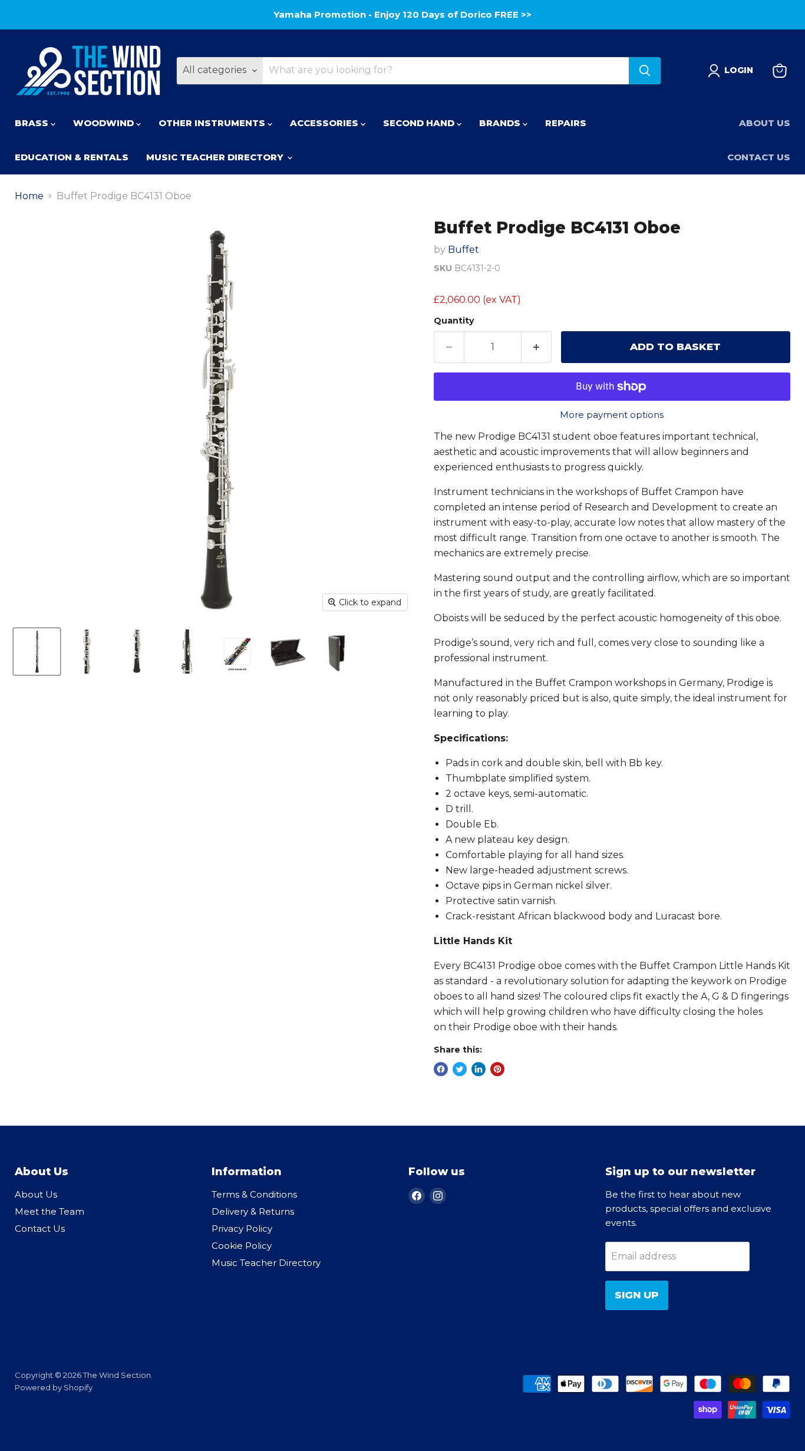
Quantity (454, 320)
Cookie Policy (242, 1245)
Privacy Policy (242, 1228)
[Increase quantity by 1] (537, 347)
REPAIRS (565, 122)
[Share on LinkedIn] (478, 1069)
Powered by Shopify (54, 1387)
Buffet (463, 249)
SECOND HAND (420, 122)
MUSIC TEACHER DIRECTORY (216, 157)
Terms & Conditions (254, 1194)
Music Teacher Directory (266, 1262)
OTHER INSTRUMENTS (213, 122)
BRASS (33, 122)
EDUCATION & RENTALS (71, 157)
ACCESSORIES (325, 122)
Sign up (637, 1295)
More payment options (612, 415)
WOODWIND (104, 122)
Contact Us (758, 157)
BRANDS (501, 122)
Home (29, 196)
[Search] (645, 70)
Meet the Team (49, 1211)
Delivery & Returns (253, 1211)
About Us (764, 122)
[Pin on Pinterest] (497, 1069)
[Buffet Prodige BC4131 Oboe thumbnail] (37, 651)
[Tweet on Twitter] (460, 1069)
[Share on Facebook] (441, 1069)
